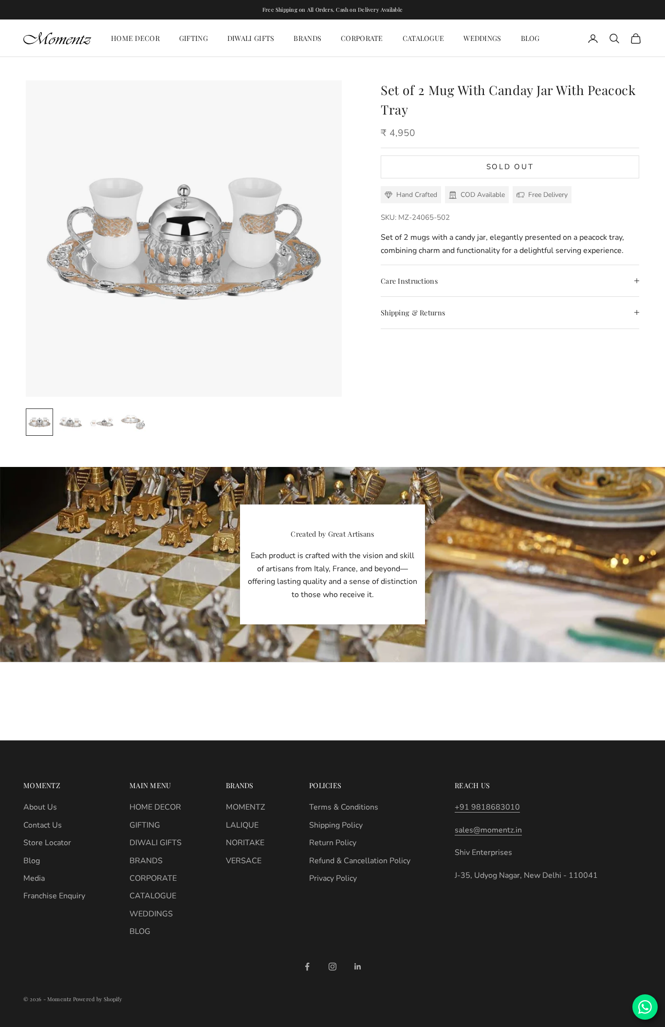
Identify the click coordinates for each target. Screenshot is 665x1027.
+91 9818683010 (487, 807)
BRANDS (307, 38)
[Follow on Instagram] (332, 966)
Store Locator (47, 842)
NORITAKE (245, 842)
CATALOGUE (423, 38)
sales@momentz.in (488, 830)
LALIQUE (242, 825)
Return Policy (332, 842)
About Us (40, 807)
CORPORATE (362, 38)
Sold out (510, 167)
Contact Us (42, 825)
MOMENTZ (245, 807)
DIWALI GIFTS (250, 38)
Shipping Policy (336, 825)
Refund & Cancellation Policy (359, 860)
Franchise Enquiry (54, 896)
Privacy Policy (333, 878)
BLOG (530, 38)
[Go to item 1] (39, 422)
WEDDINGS (482, 38)
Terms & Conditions (343, 807)
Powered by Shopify (98, 999)
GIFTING (193, 38)
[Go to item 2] (70, 422)
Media (34, 878)
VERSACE (243, 860)
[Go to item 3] (101, 422)
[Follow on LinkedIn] (358, 966)
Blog (31, 860)
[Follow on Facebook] (307, 966)
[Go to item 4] (133, 422)
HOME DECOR (135, 38)
